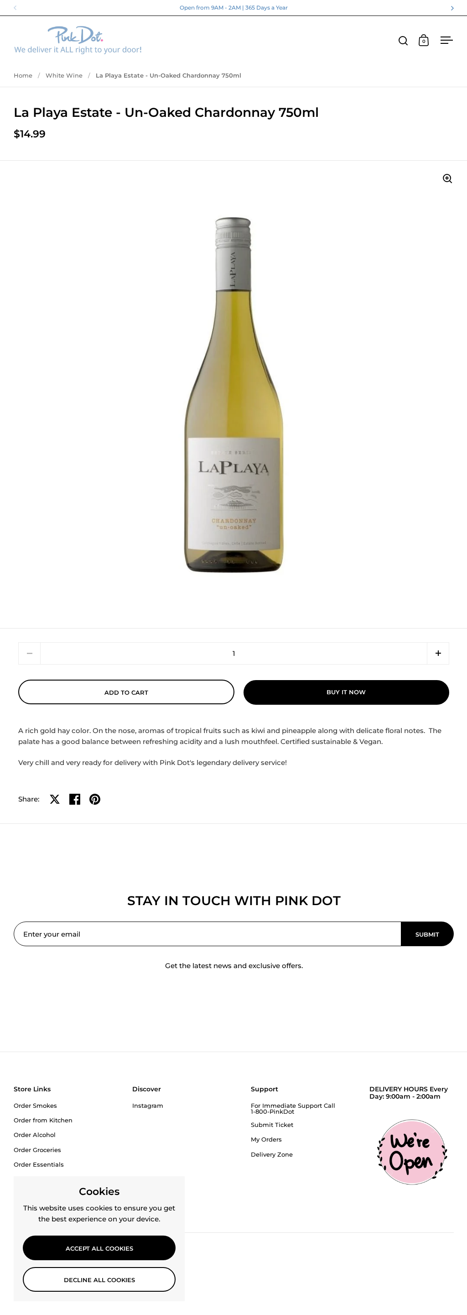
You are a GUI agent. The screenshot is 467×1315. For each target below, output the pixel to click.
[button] (438, 653)
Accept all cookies (99, 1248)
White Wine (64, 75)
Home (23, 75)
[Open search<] (403, 40)
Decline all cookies (99, 1280)
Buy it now (346, 692)
